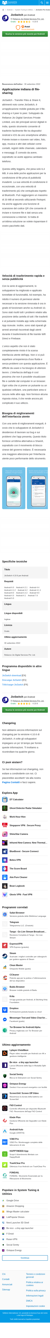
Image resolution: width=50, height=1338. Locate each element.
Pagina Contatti (11, 782)
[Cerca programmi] (42, 2)
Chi (3, 1274)
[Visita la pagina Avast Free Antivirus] (25, 27)
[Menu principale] (47, 2)
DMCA (29, 1301)
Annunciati (7, 1284)
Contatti (5, 1279)
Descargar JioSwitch (12, 680)
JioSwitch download (11, 675)
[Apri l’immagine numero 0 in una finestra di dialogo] (13, 488)
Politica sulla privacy (36, 1290)
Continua (25, 1258)
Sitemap (6, 1289)
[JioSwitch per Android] (5, 18)
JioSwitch (23, 14)
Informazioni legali (34, 1296)
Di (27, 19)
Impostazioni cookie (35, 1306)
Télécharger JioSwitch (12, 685)
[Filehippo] (9, 2)
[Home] (3, 10)
